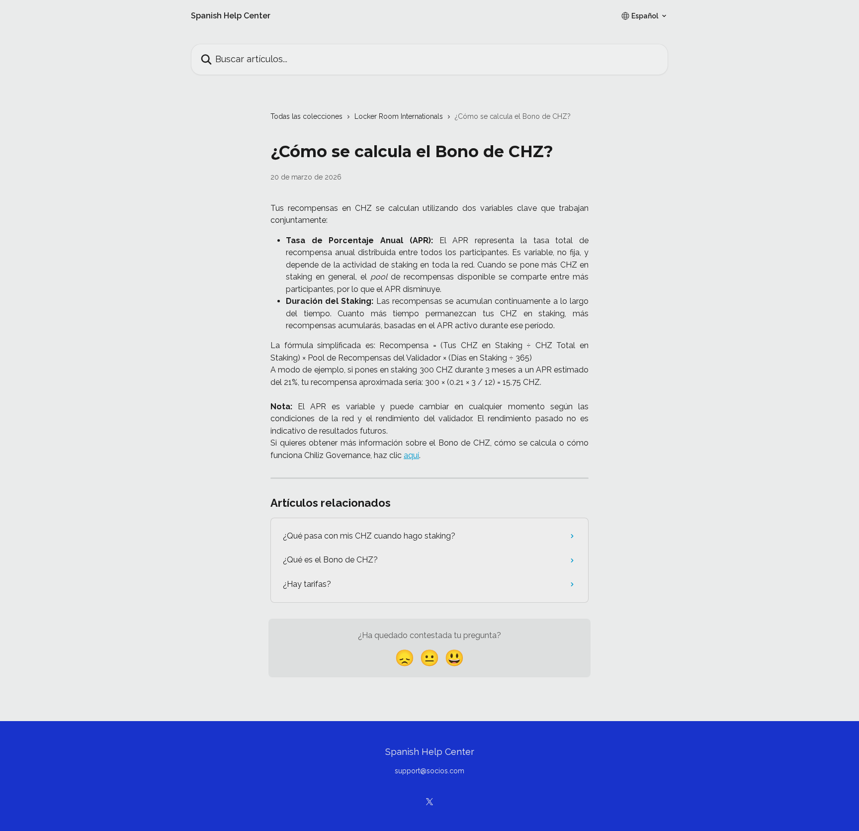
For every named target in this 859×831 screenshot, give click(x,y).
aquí (411, 455)
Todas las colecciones (306, 116)
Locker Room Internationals (398, 116)
